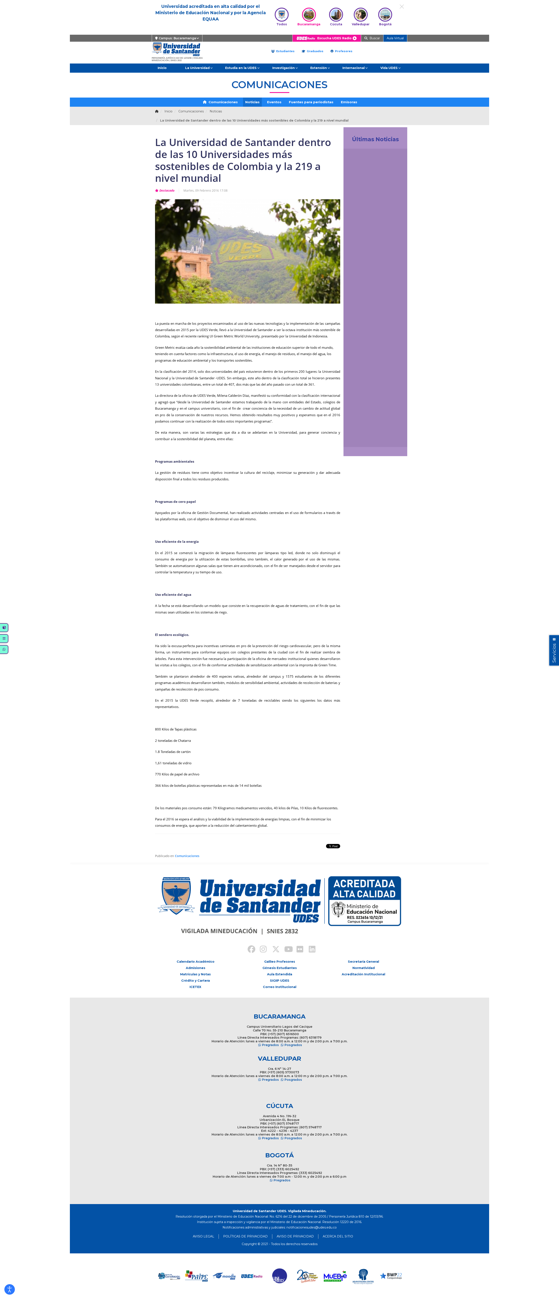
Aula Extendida (279, 974)
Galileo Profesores (279, 961)
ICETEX (195, 986)
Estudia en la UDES (241, 68)
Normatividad (363, 967)
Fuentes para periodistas (311, 102)
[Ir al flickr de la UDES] (298, 950)
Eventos (274, 102)
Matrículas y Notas (195, 974)
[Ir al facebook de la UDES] (249, 950)
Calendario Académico (195, 961)
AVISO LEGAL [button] (203, 1236)
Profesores (343, 51)
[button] (9, 1289)
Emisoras (349, 102)
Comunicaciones (223, 102)
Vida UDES (389, 68)
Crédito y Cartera (195, 980)
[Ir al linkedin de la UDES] (310, 950)
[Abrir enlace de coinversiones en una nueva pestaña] (391, 1276)
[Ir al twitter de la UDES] (273, 950)
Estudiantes (285, 51)
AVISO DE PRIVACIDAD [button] (295, 1236)
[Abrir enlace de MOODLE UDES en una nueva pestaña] (197, 1276)
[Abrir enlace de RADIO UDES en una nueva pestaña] (224, 1276)
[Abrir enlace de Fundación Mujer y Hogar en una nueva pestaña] (280, 1276)
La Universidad (197, 68)
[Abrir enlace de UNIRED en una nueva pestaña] (252, 1276)
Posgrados (293, 1045)
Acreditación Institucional (363, 974)
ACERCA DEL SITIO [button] (338, 1236)
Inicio (162, 68)
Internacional (353, 68)
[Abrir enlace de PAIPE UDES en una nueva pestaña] (169, 1276)
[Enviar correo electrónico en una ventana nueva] (311, 1227)
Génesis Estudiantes (279, 967)
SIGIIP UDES (279, 980)
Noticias (252, 102)
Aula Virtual (395, 38)
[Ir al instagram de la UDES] (261, 950)
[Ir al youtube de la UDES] (285, 950)
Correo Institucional (279, 986)
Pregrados (270, 1045)
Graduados (314, 51)
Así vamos (359, 439)
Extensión (318, 68)
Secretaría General (363, 961)
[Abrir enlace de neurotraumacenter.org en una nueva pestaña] (335, 1276)
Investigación (283, 68)
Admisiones (195, 967)
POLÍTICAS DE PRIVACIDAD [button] (245, 1236)
